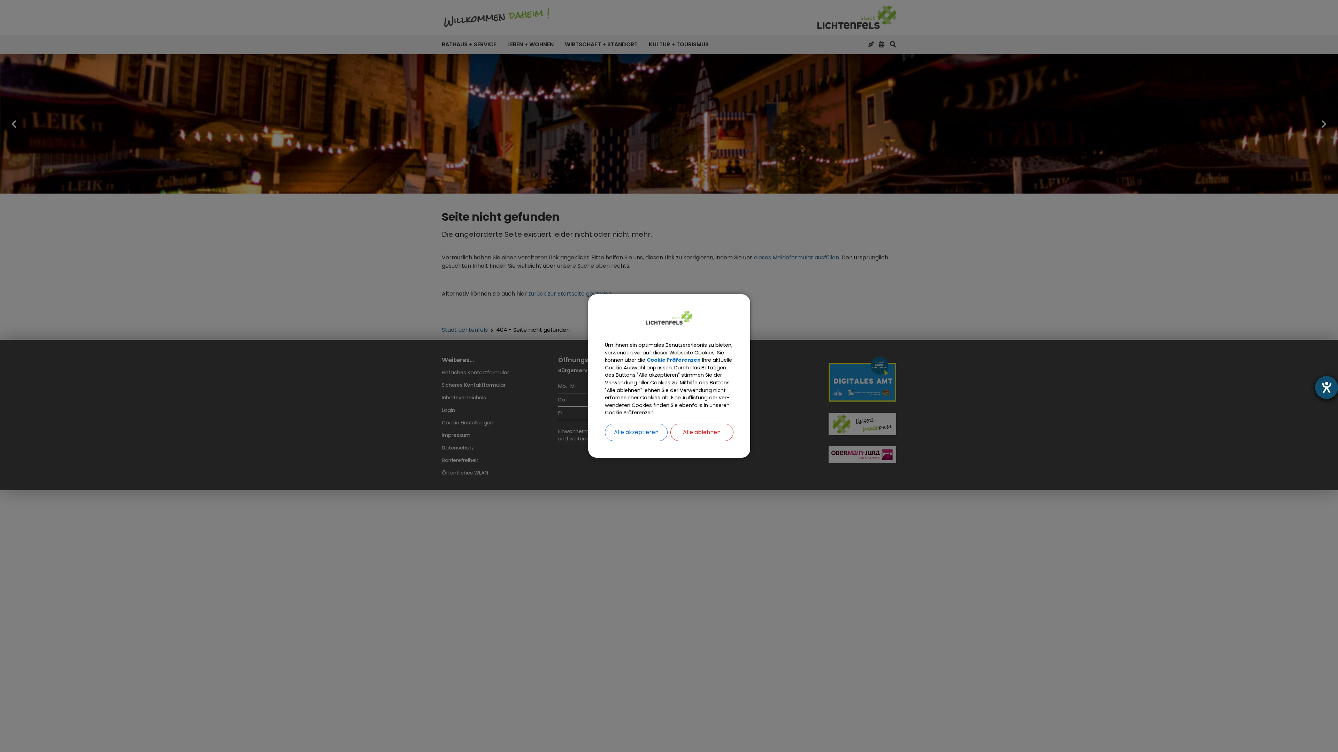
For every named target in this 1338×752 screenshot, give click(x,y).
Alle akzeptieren (636, 432)
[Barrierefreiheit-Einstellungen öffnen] (1326, 387)
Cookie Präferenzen (674, 360)
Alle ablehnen (702, 432)
